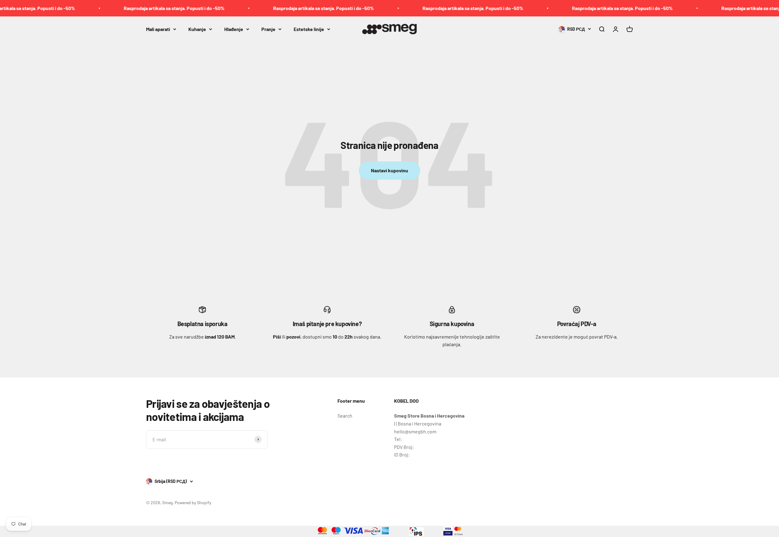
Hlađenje (233, 29)
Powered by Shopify (193, 502)
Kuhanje (197, 29)
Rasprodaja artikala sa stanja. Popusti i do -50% (154, 8)
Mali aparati (158, 29)
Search (344, 415)
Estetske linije (309, 29)
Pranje (268, 29)
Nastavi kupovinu (389, 170)
